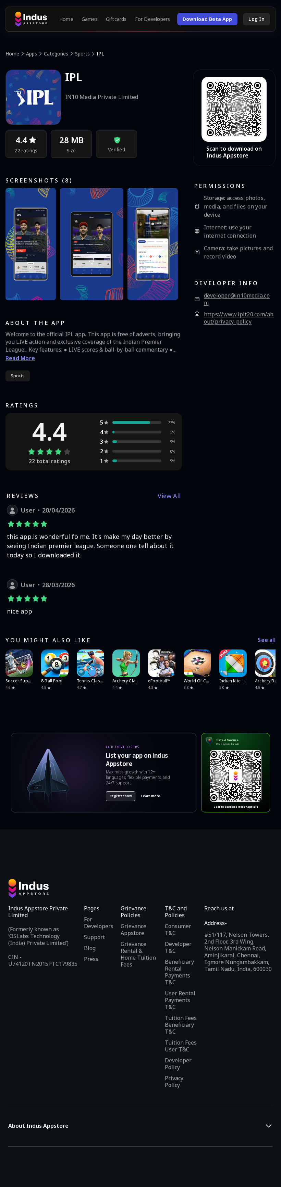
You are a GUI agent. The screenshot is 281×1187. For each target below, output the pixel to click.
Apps (31, 53)
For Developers (152, 19)
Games (90, 19)
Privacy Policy (174, 1081)
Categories (56, 53)
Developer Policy (178, 1064)
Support (94, 937)
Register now (121, 796)
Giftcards (116, 19)
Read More (20, 358)
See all (267, 640)
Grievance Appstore (133, 929)
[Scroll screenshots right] (168, 244)
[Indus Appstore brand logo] (31, 19)
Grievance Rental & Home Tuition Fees (138, 954)
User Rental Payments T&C (180, 1000)
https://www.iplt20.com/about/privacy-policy (239, 318)
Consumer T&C (178, 929)
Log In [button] (256, 19)
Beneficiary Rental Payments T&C (179, 972)
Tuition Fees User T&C (181, 1046)
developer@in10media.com (237, 299)
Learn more (150, 796)
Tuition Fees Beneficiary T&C (181, 1024)
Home (66, 19)
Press (91, 959)
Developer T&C (178, 947)
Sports (82, 53)
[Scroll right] (266, 663)
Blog (90, 948)
